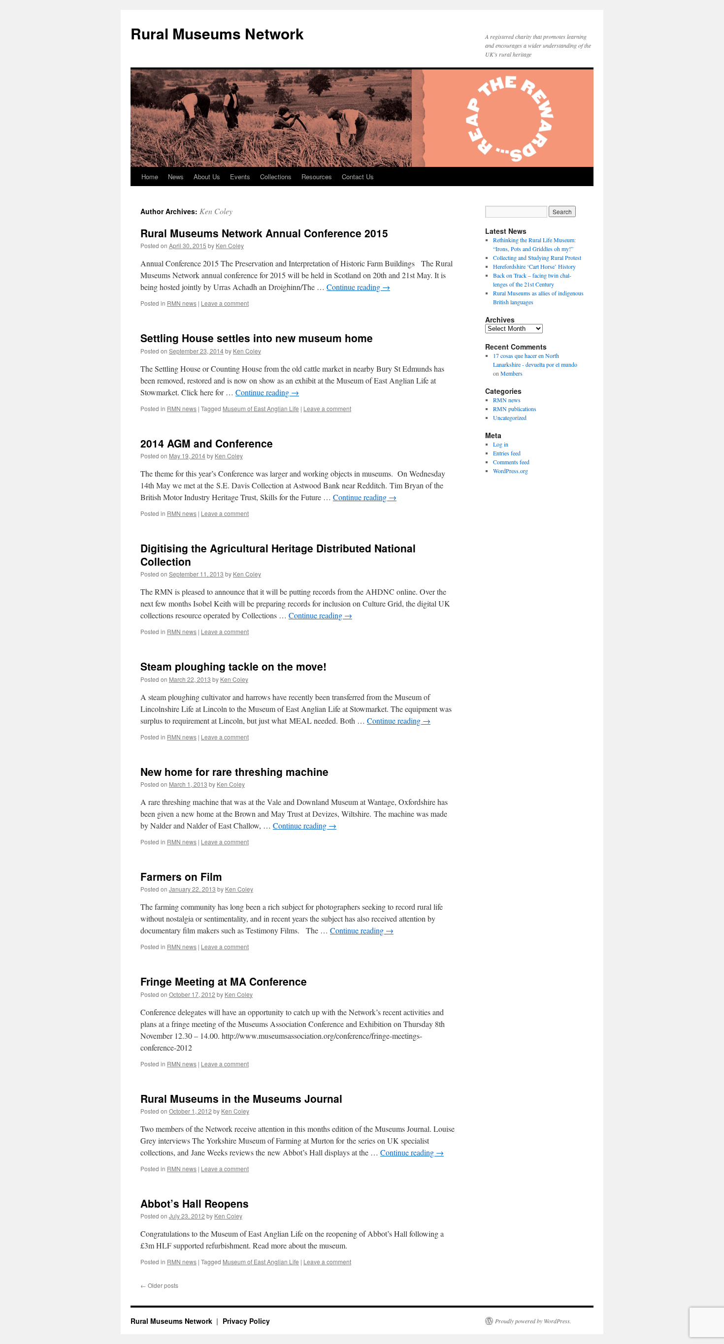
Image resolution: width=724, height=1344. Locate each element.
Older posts (159, 1285)
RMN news (182, 303)
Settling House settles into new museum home (256, 337)
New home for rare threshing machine (234, 771)
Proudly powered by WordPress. (533, 1321)
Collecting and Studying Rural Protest (537, 257)
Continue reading (358, 287)
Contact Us (358, 176)
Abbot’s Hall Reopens (194, 1203)
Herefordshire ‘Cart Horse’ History (534, 266)
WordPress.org (510, 471)
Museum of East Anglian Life (261, 408)
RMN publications (514, 409)
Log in (500, 444)
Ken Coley (215, 211)
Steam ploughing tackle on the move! (233, 666)
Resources (316, 176)
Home (149, 176)
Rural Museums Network (217, 33)
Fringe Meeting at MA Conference (223, 981)
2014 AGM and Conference (206, 443)
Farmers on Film (181, 876)
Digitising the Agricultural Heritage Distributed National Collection (278, 555)
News (176, 176)
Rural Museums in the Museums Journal (241, 1098)
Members (511, 373)
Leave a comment (225, 303)
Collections (276, 176)
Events (240, 176)
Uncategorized (510, 417)
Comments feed (511, 462)
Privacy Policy (246, 1321)
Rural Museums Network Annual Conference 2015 (264, 232)
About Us (207, 176)
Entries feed (507, 453)
